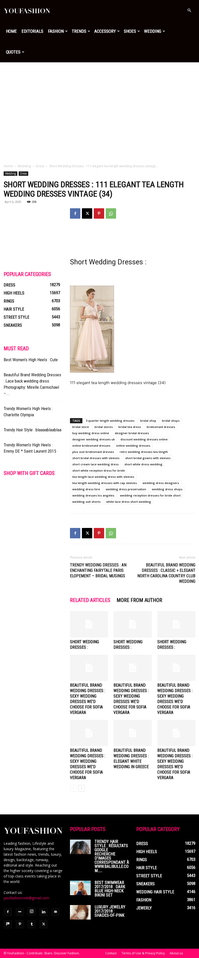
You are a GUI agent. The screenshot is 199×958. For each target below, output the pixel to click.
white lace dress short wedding (128, 502)
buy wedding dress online (90, 433)
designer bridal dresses (132, 433)
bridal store (80, 427)
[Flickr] (20, 912)
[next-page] (81, 788)
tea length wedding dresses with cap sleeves (104, 483)
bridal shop (148, 421)
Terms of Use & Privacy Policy (143, 953)
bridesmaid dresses (161, 427)
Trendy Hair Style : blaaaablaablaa (32, 429)
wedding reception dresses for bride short (150, 495)
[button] (189, 10)
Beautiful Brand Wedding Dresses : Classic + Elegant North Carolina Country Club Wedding (166, 573)
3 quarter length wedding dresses (110, 421)
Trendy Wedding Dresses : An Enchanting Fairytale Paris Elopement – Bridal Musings (98, 570)
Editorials (32, 31)
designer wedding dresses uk (93, 439)
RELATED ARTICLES (90, 600)
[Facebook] (75, 213)
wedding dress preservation (126, 489)
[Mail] (55, 912)
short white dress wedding (143, 464)
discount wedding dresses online (144, 439)
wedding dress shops (167, 489)
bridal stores (104, 427)
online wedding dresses (133, 445)
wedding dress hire (86, 489)
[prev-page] (73, 788)
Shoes (130, 31)
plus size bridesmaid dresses (93, 452)
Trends (79, 31)
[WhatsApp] (111, 213)
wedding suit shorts (86, 502)
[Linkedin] (43, 912)
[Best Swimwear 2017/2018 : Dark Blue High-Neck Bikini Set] (80, 888)
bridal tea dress (129, 427)
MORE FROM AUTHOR (139, 600)
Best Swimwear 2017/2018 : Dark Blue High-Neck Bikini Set (110, 888)
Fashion (56, 31)
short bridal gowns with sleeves (147, 458)
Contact (111, 953)
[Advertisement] (99, 101)
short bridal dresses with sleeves (95, 458)
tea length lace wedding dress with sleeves (103, 477)
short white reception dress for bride (98, 470)
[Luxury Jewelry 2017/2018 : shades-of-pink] (80, 912)
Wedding (152, 31)
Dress (40, 166)
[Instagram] (31, 911)
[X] (87, 213)
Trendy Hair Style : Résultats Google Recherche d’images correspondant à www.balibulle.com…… (112, 856)
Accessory (105, 31)
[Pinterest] (99, 213)
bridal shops (171, 421)
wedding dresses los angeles (93, 495)
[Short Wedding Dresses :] (89, 624)
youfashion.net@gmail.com (26, 897)
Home (11, 31)
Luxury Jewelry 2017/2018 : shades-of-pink (110, 911)
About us (176, 953)
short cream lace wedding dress (95, 464)
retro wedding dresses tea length (144, 452)
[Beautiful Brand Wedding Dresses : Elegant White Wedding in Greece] (132, 733)
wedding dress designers (161, 483)
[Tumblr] (31, 924)
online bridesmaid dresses (91, 445)
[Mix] (8, 924)
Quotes (13, 52)
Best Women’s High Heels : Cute (31, 359)
